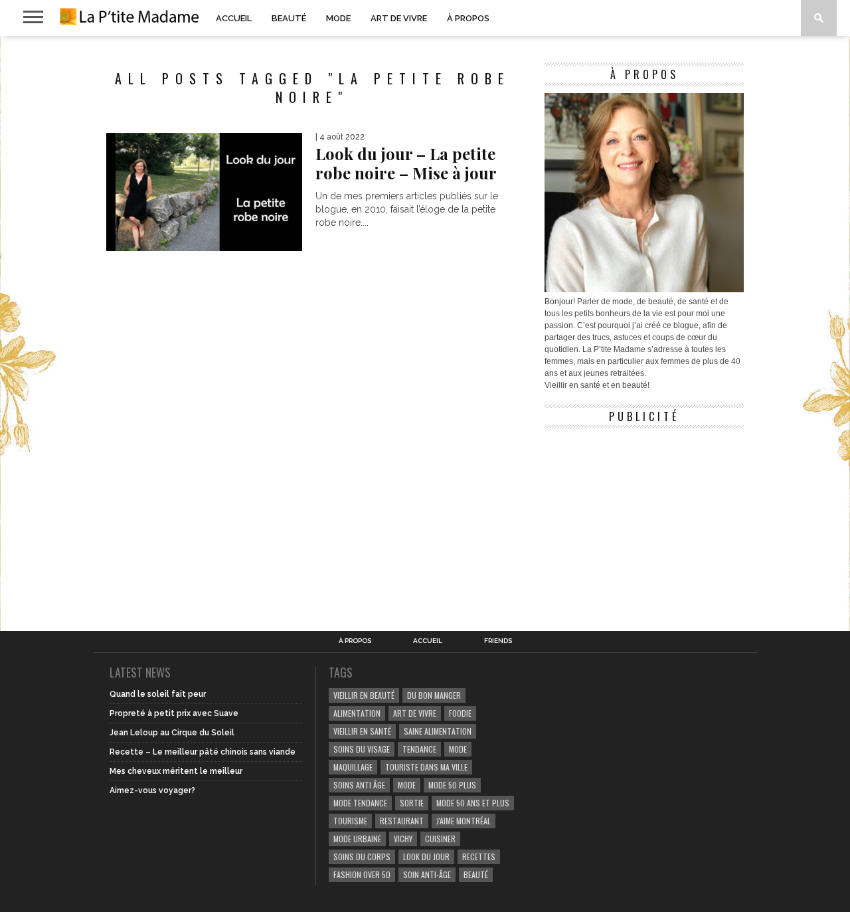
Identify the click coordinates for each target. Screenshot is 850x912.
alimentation (357, 713)
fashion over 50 (361, 874)
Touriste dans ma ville (426, 767)
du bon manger (434, 695)
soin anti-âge (427, 874)
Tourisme (350, 820)
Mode (338, 18)
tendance (419, 749)
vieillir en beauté (363, 695)
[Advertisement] (644, 518)
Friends (498, 641)
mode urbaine (357, 838)
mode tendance (360, 802)
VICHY (403, 838)
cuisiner (440, 838)
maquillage (353, 767)
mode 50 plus (452, 784)
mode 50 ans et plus (472, 802)
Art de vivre (399, 18)
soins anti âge (359, 784)
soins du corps (361, 856)
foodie (460, 713)
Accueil (234, 18)
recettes (478, 856)
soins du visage (361, 749)
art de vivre (414, 713)
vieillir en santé (362, 731)
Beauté (289, 18)
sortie (412, 802)
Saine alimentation (437, 731)
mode (458, 749)
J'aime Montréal (463, 820)
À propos (468, 18)
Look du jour (426, 856)
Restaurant (402, 820)
